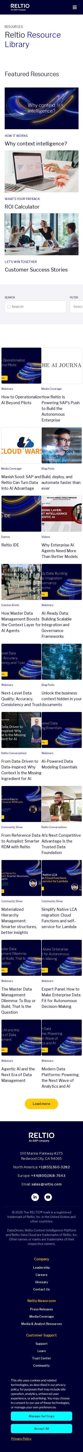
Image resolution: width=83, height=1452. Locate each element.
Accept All (41, 1428)
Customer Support (41, 1335)
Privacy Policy (21, 1438)
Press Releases (41, 1309)
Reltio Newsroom (41, 1301)
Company (41, 1259)
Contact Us (41, 1289)
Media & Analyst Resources (41, 1324)
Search (10, 297)
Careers (41, 1275)
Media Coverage (41, 1316)
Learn (41, 1351)
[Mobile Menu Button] (75, 7)
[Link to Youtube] (48, 1197)
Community (41, 1365)
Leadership (41, 1267)
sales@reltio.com (46, 1184)
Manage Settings (41, 1416)
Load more (41, 1104)
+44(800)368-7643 (48, 1176)
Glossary (41, 1282)
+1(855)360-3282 (54, 1167)
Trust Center (41, 1358)
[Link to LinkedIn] (35, 1197)
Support (42, 1343)
